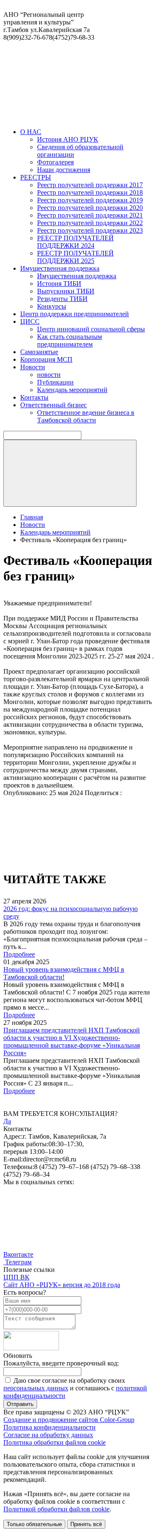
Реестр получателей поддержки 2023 (90, 230)
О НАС (30, 131)
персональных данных (35, 1388)
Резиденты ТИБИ (62, 298)
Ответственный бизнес (53, 405)
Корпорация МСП (46, 359)
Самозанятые (39, 351)
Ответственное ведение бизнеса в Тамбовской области (85, 416)
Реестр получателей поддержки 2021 (90, 215)
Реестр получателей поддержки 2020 (90, 207)
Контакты (34, 397)
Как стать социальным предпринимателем (69, 340)
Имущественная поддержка (59, 268)
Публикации (55, 382)
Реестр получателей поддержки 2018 (90, 192)
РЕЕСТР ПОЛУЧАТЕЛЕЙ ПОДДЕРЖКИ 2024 (75, 241)
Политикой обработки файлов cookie (56, 1509)
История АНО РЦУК (67, 139)
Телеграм (17, 1262)
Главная (31, 517)
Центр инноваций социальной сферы (91, 329)
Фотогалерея (55, 162)
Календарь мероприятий (72, 389)
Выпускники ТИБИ (65, 291)
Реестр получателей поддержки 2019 (90, 200)
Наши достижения (63, 169)
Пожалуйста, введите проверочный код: (61, 1363)
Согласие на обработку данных (48, 1434)
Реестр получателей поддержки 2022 (90, 222)
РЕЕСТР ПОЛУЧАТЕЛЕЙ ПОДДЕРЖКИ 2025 (75, 257)
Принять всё (86, 1524)
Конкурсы (51, 306)
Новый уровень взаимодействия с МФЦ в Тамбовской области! (63, 973)
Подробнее (19, 954)
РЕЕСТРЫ (35, 177)
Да (7, 1121)
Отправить (20, 1404)
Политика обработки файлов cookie (54, 1442)
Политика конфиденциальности (49, 1427)
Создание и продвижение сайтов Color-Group (68, 1419)
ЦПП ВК (16, 1277)
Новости (32, 367)
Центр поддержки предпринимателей (74, 313)
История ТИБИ (59, 283)
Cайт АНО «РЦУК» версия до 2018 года (61, 1284)
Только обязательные (34, 1524)
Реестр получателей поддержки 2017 (90, 184)
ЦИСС (30, 321)
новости (49, 374)
